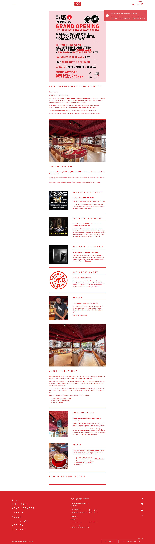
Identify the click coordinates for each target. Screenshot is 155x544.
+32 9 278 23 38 (76, 499)
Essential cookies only (131, 541)
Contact (19, 529)
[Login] (142, 4)
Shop (16, 499)
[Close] (144, 12)
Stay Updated (23, 508)
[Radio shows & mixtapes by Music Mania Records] (142, 515)
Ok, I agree (109, 541)
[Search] (133, 4)
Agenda (18, 525)
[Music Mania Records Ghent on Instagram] (142, 504)
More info (30, 541)
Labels (18, 512)
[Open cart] (137, 4)
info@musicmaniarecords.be (80, 498)
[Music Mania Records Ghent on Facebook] (142, 499)
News (24, 520)
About (17, 516)
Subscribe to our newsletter (80, 527)
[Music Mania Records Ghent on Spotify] (142, 510)
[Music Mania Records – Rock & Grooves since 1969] (77, 4)
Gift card (20, 503)
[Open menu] (13, 4)
